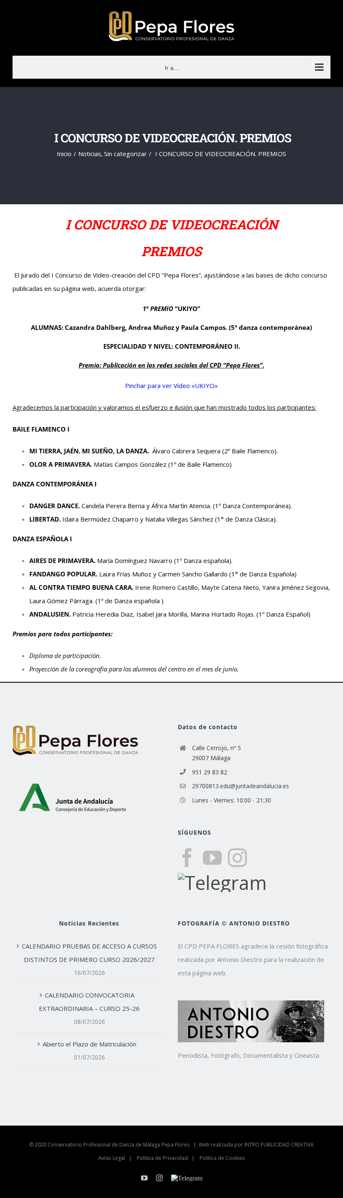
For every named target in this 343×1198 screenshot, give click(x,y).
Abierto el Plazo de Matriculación (89, 1044)
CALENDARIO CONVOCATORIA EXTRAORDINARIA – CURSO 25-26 (89, 1002)
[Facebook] (187, 857)
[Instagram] (237, 857)
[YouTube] (212, 857)
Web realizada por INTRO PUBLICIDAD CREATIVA (256, 1144)
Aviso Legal (111, 1158)
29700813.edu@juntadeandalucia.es (240, 786)
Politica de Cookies (222, 1158)
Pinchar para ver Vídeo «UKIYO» (171, 385)
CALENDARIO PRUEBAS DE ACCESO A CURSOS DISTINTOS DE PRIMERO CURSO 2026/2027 (89, 953)
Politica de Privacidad (162, 1158)
